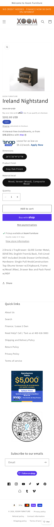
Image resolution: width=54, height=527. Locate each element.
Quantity (7, 190)
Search (8, 319)
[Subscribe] (45, 462)
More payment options (27, 224)
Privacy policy (40, 511)
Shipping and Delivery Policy (20, 339)
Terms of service (13, 360)
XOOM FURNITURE (22, 511)
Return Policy (12, 346)
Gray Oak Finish (14, 168)
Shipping (6, 126)
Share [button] (9, 283)
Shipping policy (20, 521)
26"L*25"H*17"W (14, 156)
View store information (17, 241)
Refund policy (18, 516)
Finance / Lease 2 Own (16, 326)
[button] (4, 21)
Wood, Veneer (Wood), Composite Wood (26, 182)
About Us (10, 312)
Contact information (36, 516)
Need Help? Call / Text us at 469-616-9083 (26, 332)
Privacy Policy (12, 353)
